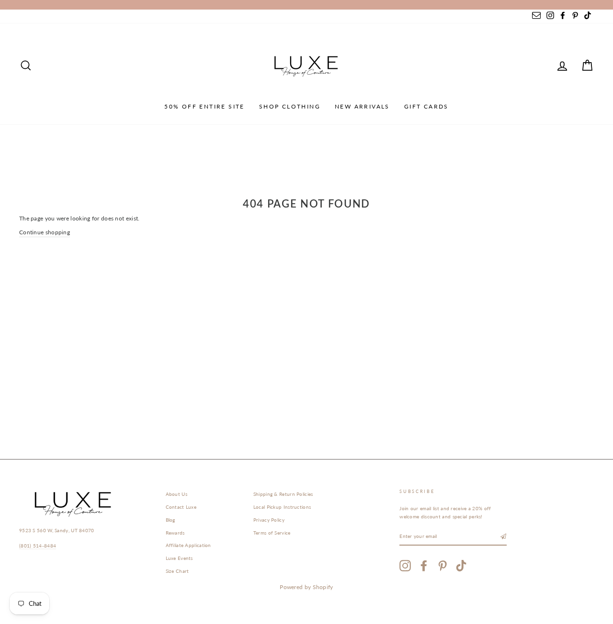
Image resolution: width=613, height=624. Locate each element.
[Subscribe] (503, 536)
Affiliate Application (188, 545)
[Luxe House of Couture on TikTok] (461, 565)
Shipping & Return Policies (283, 494)
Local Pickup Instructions (282, 507)
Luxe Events (179, 558)
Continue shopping (44, 232)
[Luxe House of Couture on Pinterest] (442, 565)
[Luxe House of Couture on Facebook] (424, 565)
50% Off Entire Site (204, 106)
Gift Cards (426, 106)
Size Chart (177, 571)
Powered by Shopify (306, 587)
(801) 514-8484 (37, 545)
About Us (176, 494)
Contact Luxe (181, 507)
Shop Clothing (289, 106)
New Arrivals (362, 106)
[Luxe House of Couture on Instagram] (405, 565)
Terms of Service (272, 533)
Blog (170, 520)
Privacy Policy (268, 520)
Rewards (175, 533)
